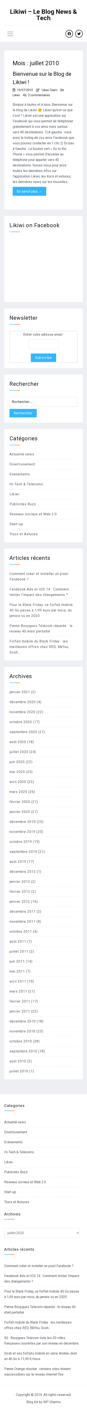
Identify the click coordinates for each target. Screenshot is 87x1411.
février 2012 (20, 892)
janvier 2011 (20, 1011)
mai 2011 (17, 971)
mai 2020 (17, 772)
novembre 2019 (22, 832)
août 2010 (18, 1061)
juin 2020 (17, 762)
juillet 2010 (19, 1071)
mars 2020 (18, 792)
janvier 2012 (20, 902)
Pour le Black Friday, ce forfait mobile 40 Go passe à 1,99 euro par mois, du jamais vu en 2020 (41, 610)
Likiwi (16, 95)
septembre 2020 (23, 732)
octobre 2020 (21, 722)
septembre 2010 (23, 1051)
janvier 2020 (20, 812)
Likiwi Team (49, 90)
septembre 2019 (23, 852)
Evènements (20, 474)
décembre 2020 (23, 702)
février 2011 (20, 1001)
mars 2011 (18, 991)
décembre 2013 (23, 872)
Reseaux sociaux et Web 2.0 (33, 514)
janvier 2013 (20, 882)
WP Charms (52, 1402)
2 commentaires (39, 95)
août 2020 (18, 742)
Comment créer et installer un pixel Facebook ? (38, 1266)
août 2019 (18, 862)
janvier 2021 (20, 692)
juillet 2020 (19, 752)
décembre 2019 (23, 822)
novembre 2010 (22, 1031)
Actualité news (22, 454)
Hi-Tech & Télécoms (26, 484)
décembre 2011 (23, 912)
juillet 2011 (19, 951)
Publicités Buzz (23, 504)
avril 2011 (18, 981)
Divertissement (22, 464)
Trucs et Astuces (24, 534)
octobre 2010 (21, 1041)
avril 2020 (18, 782)
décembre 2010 (23, 1021)
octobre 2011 (21, 931)
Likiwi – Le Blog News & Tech (43, 14)
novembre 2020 (22, 712)
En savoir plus (29, 191)
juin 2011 (17, 961)
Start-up (16, 524)
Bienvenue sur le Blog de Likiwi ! (42, 78)
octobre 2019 (21, 842)
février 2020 (20, 802)
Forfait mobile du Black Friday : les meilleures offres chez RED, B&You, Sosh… (39, 646)
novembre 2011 (22, 922)
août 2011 (18, 941)
